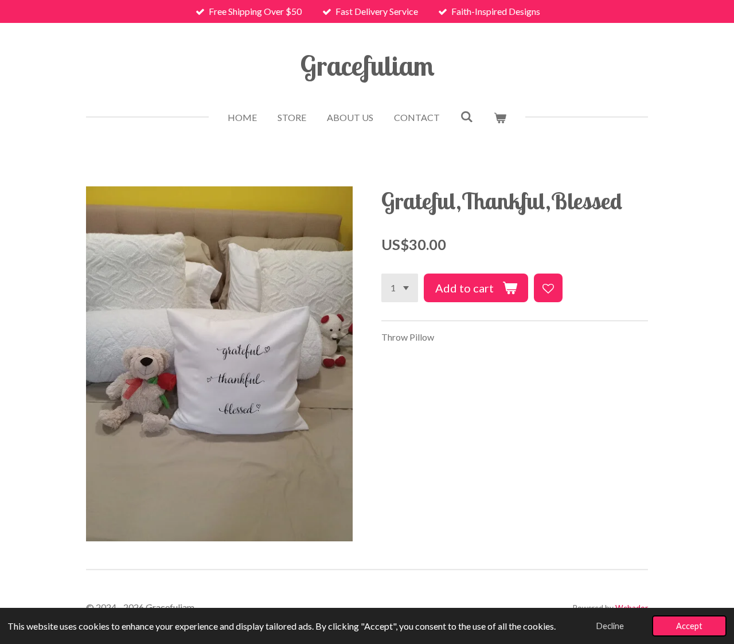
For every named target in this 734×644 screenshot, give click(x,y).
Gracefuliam (367, 65)
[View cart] (500, 117)
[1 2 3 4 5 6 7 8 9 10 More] (399, 288)
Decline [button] (610, 626)
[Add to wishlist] (548, 288)
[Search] (467, 116)
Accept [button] (689, 626)
